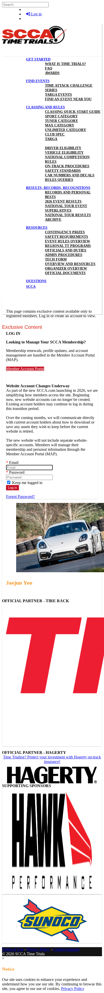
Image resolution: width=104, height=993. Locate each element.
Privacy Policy (38, 949)
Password (15, 472)
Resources (36, 228)
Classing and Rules (45, 107)
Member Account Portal (25, 369)
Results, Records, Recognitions (58, 188)
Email (12, 462)
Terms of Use (12, 949)
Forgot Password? (20, 496)
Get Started (38, 59)
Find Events (37, 81)
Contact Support (66, 949)
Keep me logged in (26, 483)
